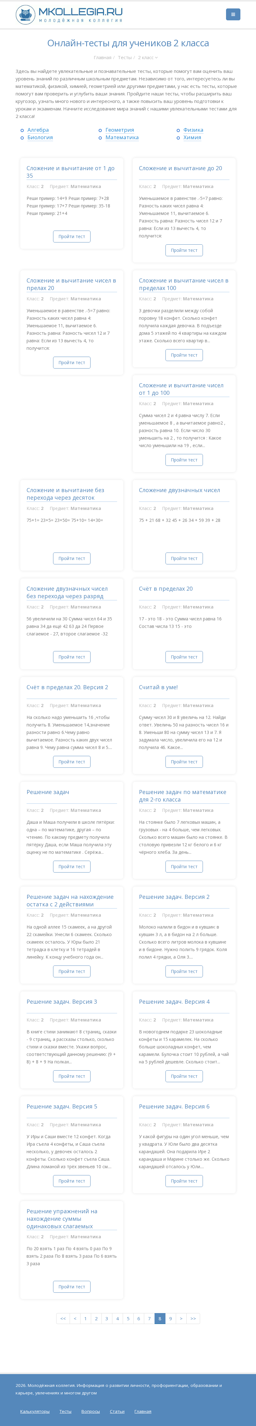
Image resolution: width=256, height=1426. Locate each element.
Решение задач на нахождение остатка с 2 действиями (70, 900)
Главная (102, 57)
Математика (122, 137)
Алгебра (38, 129)
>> (193, 1318)
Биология (40, 137)
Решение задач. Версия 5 (62, 1106)
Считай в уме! (158, 687)
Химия (192, 137)
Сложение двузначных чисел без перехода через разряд (67, 592)
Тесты (125, 57)
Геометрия (120, 129)
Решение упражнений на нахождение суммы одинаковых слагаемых (62, 1218)
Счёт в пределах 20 (166, 588)
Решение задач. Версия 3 (62, 1001)
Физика (194, 129)
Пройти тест (71, 236)
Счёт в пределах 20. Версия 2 (67, 687)
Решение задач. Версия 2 (174, 896)
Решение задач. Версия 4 (174, 1001)
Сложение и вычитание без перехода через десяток (65, 493)
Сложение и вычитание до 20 (180, 168)
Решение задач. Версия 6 (174, 1106)
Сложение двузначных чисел (179, 490)
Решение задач (48, 792)
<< (63, 1318)
